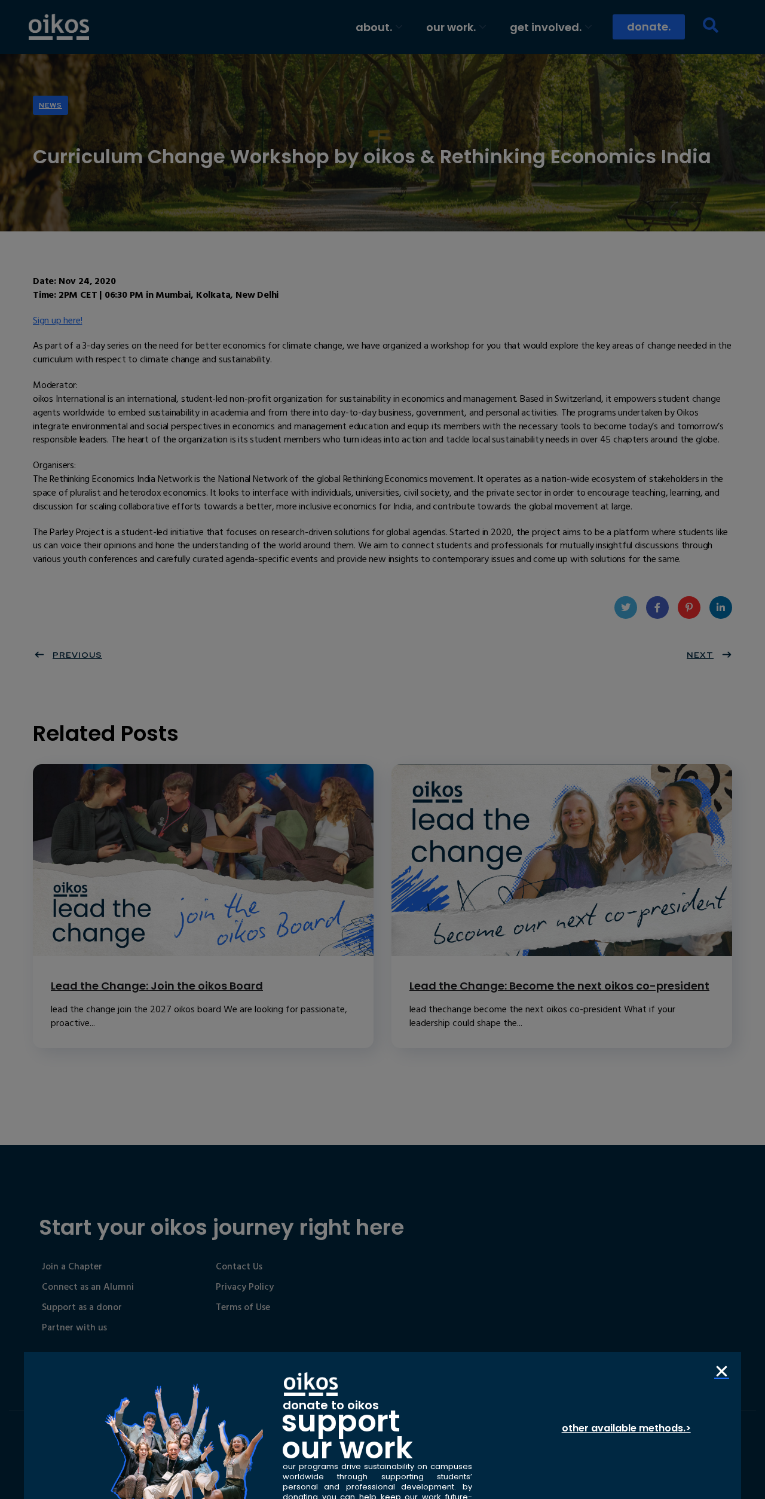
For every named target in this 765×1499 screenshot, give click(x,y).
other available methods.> (626, 1428)
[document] (382, 749)
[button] (721, 1371)
